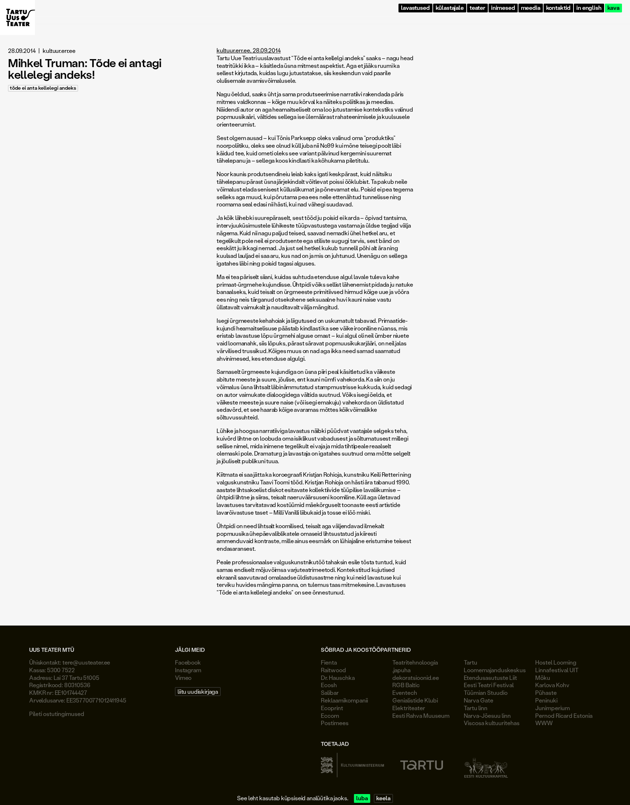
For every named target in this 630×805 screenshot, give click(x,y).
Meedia (530, 7)
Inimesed (503, 7)
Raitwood (333, 670)
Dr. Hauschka (338, 677)
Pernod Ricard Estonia (563, 715)
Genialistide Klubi (415, 700)
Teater (477, 7)
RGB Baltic (406, 685)
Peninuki (546, 700)
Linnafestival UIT (557, 670)
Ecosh (329, 685)
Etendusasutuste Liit (490, 677)
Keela (383, 798)
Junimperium (552, 708)
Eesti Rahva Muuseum (421, 715)
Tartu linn (475, 708)
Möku (542, 677)
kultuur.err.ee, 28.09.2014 (249, 50)
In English (588, 7)
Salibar (330, 692)
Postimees (335, 723)
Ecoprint (332, 708)
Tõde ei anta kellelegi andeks (43, 88)
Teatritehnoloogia (415, 662)
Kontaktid (558, 7)
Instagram (188, 670)
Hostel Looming (555, 662)
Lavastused (415, 7)
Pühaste (546, 692)
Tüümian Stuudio (486, 692)
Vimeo (183, 677)
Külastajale (450, 7)
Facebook (188, 662)
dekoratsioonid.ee (415, 677)
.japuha (401, 670)
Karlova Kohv (552, 685)
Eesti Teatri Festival (489, 685)
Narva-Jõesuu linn (487, 715)
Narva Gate (478, 700)
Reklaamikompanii (344, 700)
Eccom (330, 715)
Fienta (329, 662)
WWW (544, 723)
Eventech (404, 692)
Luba (362, 798)
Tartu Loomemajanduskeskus (495, 666)
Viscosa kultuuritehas (492, 723)
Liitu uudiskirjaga (198, 691)
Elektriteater (408, 708)
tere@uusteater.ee (86, 662)
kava (613, 7)
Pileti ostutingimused (56, 713)
